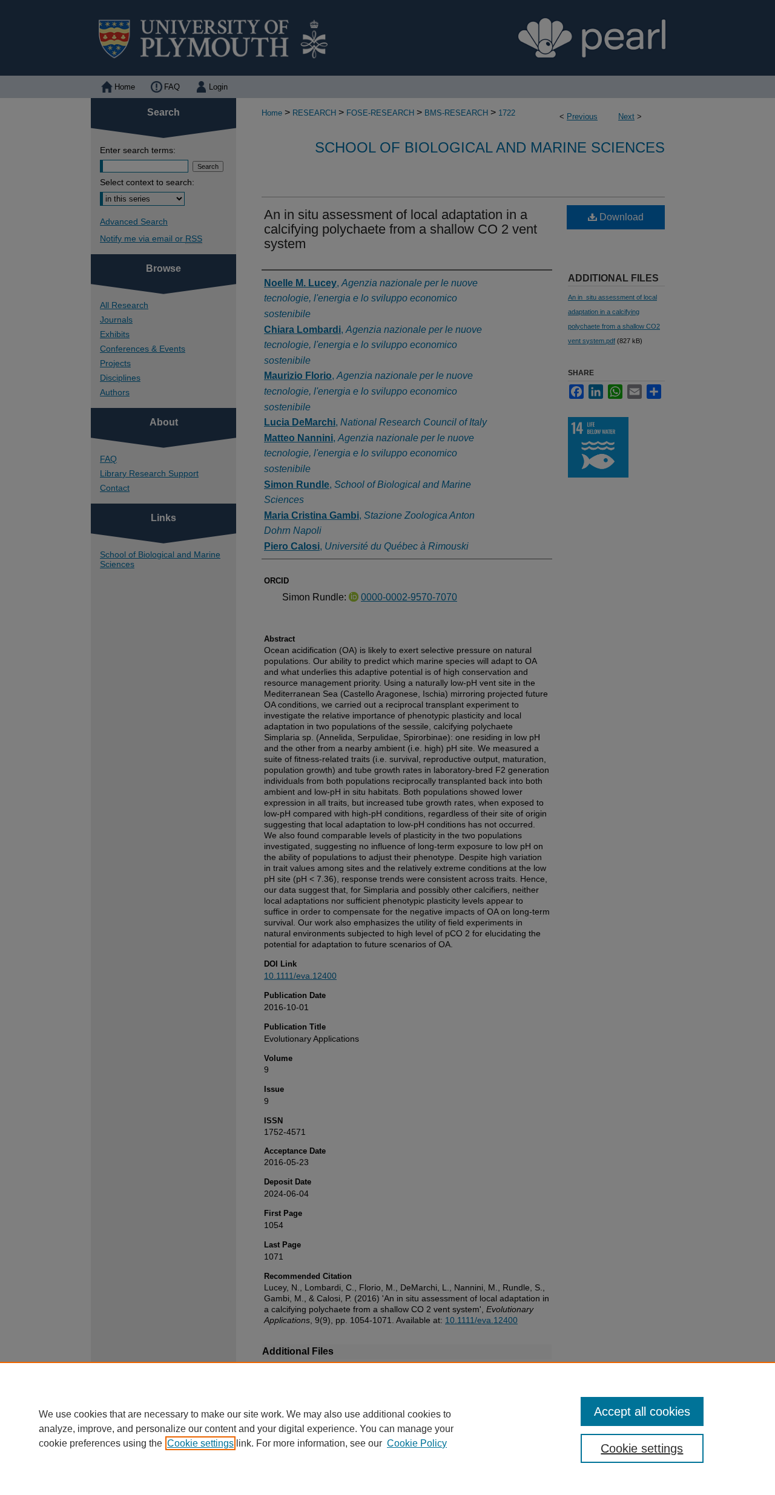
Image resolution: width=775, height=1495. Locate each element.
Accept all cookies (642, 1411)
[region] (387, 1428)
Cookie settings (200, 1443)
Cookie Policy (417, 1443)
